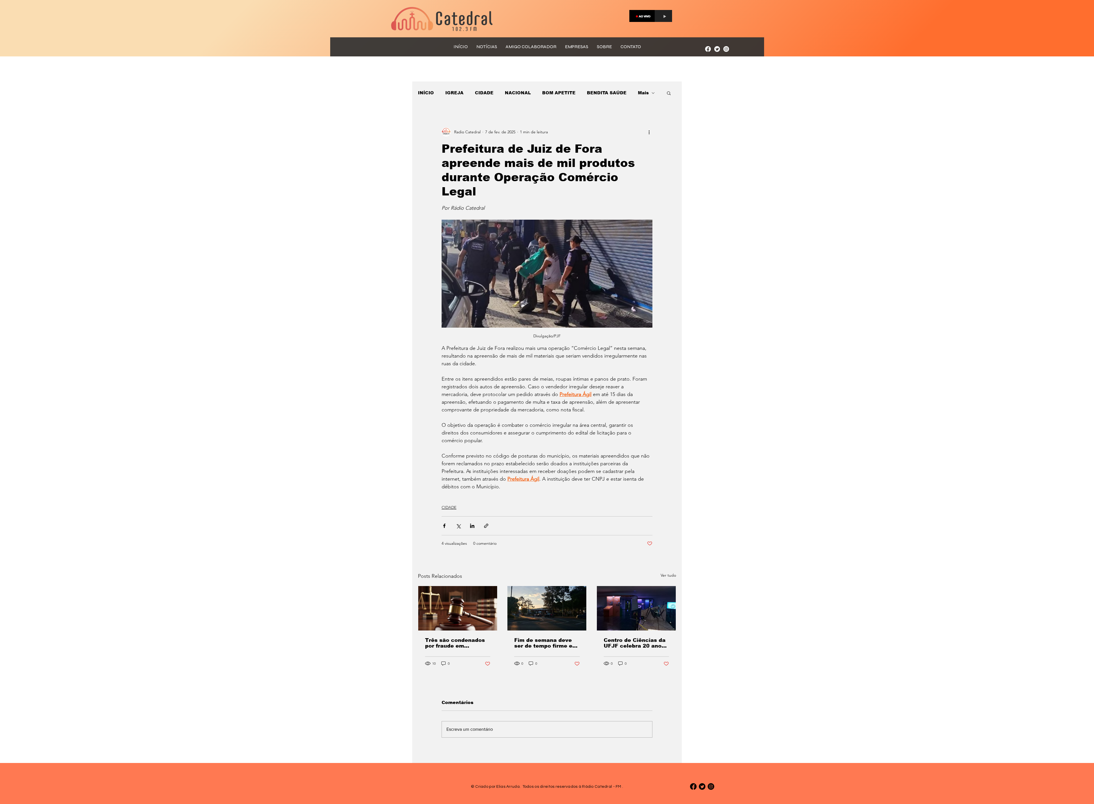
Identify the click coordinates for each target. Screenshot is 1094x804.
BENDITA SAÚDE (606, 92)
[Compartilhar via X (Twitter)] (458, 525)
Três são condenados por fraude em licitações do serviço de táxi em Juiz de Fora (455, 643)
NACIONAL (518, 92)
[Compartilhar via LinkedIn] (472, 525)
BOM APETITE (558, 92)
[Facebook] (708, 49)
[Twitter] (717, 49)
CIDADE (484, 92)
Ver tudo (668, 575)
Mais (643, 92)
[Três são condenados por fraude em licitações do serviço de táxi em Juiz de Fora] (457, 608)
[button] (668, 93)
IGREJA (454, 92)
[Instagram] (726, 49)
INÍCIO (426, 92)
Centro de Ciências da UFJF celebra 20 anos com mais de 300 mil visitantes (635, 643)
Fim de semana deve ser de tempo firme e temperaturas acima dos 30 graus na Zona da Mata (544, 643)
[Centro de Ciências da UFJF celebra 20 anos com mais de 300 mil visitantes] (636, 608)
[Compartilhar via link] (486, 525)
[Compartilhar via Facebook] (444, 525)
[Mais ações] (649, 131)
